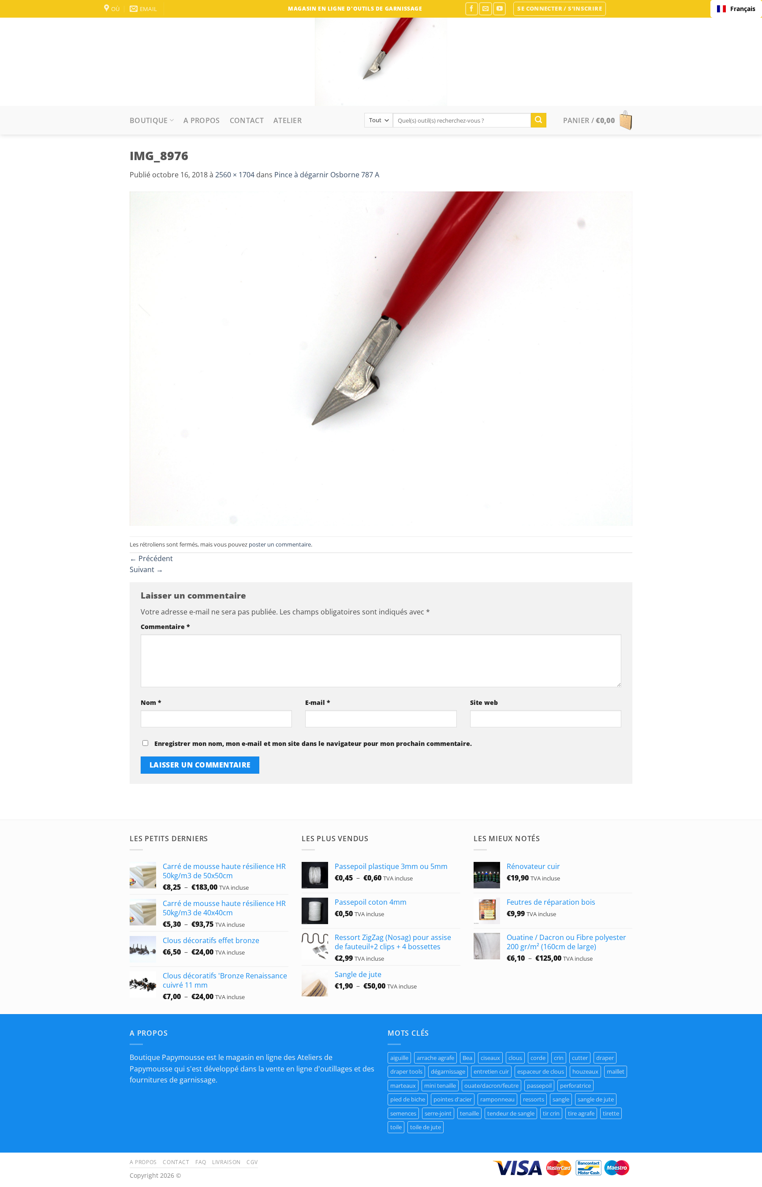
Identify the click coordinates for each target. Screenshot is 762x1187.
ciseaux (490, 1058)
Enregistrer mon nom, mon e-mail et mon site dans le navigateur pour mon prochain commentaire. (313, 743)
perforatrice (575, 1086)
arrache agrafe (435, 1058)
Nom (151, 702)
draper (605, 1058)
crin (559, 1058)
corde (537, 1058)
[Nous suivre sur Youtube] (499, 8)
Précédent (151, 558)
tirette (611, 1113)
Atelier (287, 120)
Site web (484, 702)
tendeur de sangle (510, 1113)
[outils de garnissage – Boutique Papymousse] (381, 62)
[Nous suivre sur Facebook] (471, 8)
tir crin (551, 1113)
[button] (559, 9)
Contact (247, 120)
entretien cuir (491, 1071)
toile (396, 1127)
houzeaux (585, 1071)
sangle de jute (596, 1099)
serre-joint (438, 1113)
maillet (615, 1071)
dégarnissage (448, 1071)
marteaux (403, 1086)
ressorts (533, 1099)
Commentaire (165, 626)
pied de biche (407, 1099)
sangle (561, 1099)
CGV (252, 1162)
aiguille (399, 1058)
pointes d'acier (452, 1099)
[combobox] (736, 9)
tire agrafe (581, 1113)
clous (515, 1058)
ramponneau (497, 1099)
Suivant (146, 569)
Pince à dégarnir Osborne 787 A (326, 175)
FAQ (200, 1162)
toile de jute (425, 1127)
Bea (467, 1058)
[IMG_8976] (381, 358)
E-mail (317, 702)
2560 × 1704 (234, 175)
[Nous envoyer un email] (485, 8)
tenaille (469, 1113)
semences (403, 1113)
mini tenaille (440, 1086)
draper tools (406, 1071)
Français (742, 8)
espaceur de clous (540, 1071)
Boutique (149, 120)
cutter (580, 1058)
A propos (201, 120)
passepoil (539, 1086)
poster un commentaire (280, 544)
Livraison (226, 1162)
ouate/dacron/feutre (491, 1086)
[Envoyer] (538, 120)
